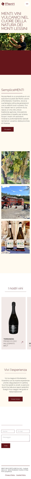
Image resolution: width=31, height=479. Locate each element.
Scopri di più (15, 399)
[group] (13, 323)
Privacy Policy (10, 475)
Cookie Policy (21, 475)
